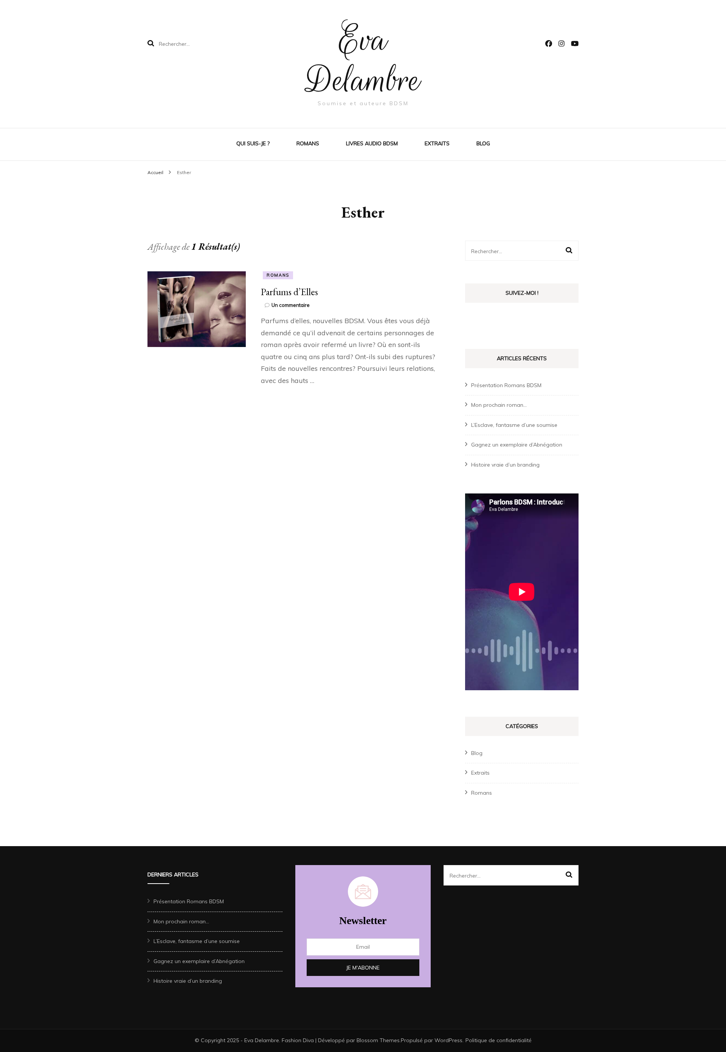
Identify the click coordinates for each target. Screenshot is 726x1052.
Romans (307, 143)
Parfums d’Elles (289, 291)
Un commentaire (290, 305)
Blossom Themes (378, 1040)
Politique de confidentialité (498, 1040)
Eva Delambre (363, 60)
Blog (483, 143)
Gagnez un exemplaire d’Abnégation (516, 444)
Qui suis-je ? (253, 143)
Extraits (437, 143)
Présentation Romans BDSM (506, 385)
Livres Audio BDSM (372, 143)
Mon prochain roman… (499, 405)
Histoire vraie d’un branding (505, 464)
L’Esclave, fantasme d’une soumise (514, 425)
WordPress (448, 1040)
